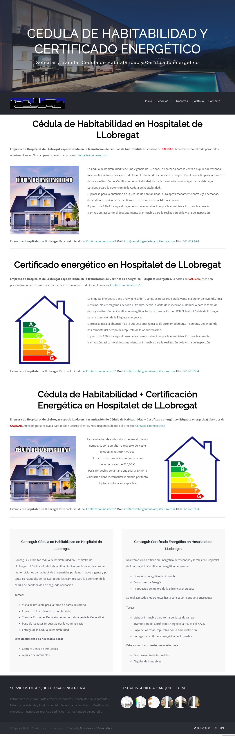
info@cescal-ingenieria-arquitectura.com (149, 241)
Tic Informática (87, 728)
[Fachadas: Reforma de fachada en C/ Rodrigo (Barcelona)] (167, 702)
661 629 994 (191, 241)
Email (221, 728)
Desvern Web (105, 728)
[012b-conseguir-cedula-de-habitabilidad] (44, 167)
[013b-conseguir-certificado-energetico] (44, 297)
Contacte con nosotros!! (92, 155)
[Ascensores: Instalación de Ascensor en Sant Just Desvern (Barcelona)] (193, 702)
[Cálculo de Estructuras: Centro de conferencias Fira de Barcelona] (153, 702)
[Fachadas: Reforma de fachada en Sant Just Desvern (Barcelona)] (180, 702)
